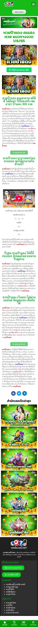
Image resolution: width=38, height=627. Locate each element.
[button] (13, 393)
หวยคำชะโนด (10, 608)
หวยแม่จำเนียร (11, 603)
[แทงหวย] (33, 622)
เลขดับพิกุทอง (10, 592)
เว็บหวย (24, 625)
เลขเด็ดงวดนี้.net (23, 286)
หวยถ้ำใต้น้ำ (10, 589)
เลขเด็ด (4, 625)
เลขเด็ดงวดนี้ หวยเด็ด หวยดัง (15, 584)
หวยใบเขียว (10, 610)
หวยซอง (14, 625)
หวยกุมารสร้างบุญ (12, 587)
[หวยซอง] (14, 622)
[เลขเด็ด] (5, 622)
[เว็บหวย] (24, 622)
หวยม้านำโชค (10, 594)
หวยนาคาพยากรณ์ (12, 613)
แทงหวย (33, 625)
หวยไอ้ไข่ (9, 605)
